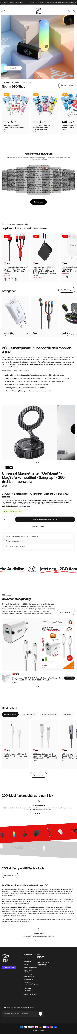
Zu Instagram (38, 202)
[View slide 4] (42, 813)
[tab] (10, 714)
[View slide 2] (38, 686)
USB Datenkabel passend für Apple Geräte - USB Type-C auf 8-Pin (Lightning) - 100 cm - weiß (45, 756)
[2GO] (6, 263)
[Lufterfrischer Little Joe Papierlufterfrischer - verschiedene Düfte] (45, 105)
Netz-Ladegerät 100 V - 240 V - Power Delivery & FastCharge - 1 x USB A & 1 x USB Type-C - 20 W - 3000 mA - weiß (36, 679)
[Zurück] (5, 75)
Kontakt (26, 964)
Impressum (27, 962)
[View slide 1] (36, 686)
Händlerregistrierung (30, 994)
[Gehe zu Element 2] (38, 462)
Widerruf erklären (28, 989)
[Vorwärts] (71, 75)
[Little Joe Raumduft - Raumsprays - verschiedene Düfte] (16, 105)
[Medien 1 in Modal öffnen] (53, 408)
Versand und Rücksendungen (29, 975)
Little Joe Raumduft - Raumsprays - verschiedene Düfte (13, 127)
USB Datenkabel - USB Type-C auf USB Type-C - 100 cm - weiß (15, 755)
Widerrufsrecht (28, 979)
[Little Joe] (9, 122)
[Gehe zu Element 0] (36, 462)
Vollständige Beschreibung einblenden (16, 506)
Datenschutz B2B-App (28, 971)
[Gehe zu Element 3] (41, 462)
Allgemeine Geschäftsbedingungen (31, 983)
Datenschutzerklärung (31, 967)
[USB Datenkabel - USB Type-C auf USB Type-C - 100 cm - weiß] (16, 734)
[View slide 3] (41, 686)
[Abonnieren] (40, 1014)
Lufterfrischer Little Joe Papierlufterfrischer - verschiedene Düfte (41, 127)
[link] (43, 963)
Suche (26, 959)
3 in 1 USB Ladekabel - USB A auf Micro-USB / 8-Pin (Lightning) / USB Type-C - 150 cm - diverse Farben (15, 270)
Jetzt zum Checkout (38, 526)
